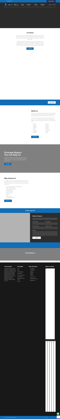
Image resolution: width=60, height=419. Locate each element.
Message (34, 230)
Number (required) (35, 226)
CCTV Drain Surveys (20, 275)
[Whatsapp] (58, 413)
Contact (18, 281)
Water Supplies (20, 276)
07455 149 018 (32, 276)
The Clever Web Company (52, 417)
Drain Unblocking (20, 271)
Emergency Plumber (20, 278)
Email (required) (48, 221)
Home (18, 268)
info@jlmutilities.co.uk (33, 278)
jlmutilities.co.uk (32, 280)
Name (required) (35, 221)
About (18, 270)
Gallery (18, 279)
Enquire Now (51, 1)
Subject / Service (48, 226)
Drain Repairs (19, 273)
